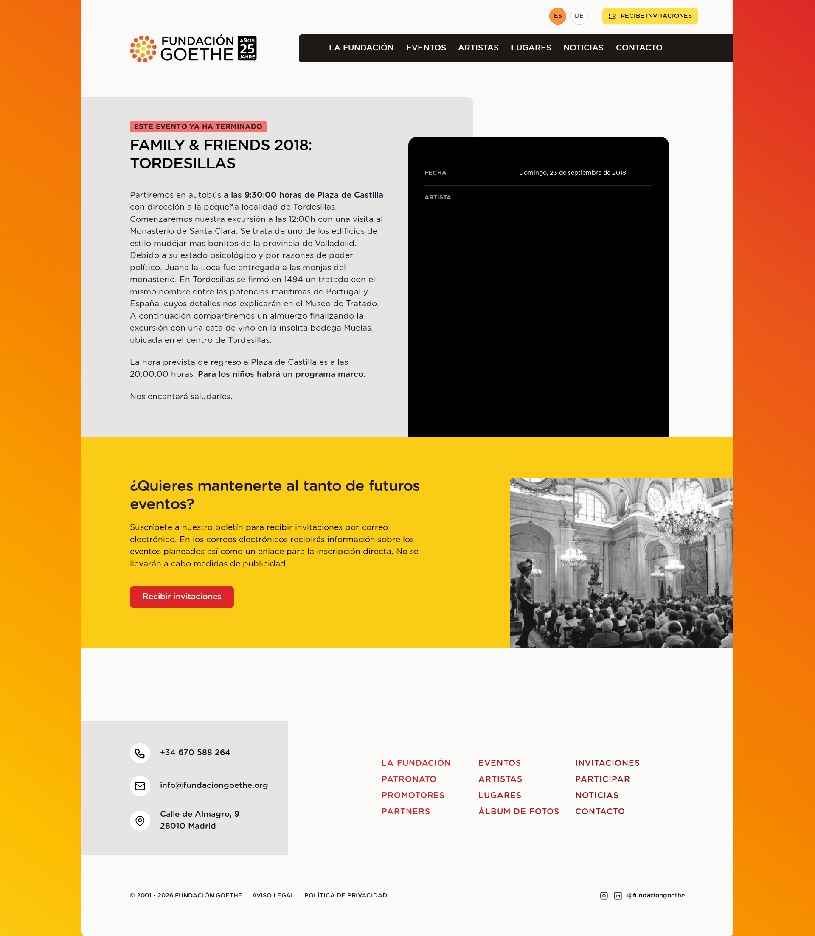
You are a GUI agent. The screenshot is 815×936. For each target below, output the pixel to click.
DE (579, 16)
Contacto (639, 48)
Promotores (413, 796)
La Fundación (361, 48)
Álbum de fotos (518, 812)
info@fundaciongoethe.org (214, 786)
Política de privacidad (345, 896)
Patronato (409, 780)
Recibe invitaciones (656, 16)
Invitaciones (607, 763)
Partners (406, 812)
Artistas (478, 48)
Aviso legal (273, 896)
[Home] (169, 48)
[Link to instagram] (604, 896)
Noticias (583, 48)
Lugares (531, 48)
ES (558, 16)
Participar (602, 780)
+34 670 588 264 (195, 753)
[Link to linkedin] (618, 896)
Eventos (426, 48)
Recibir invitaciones (182, 597)
